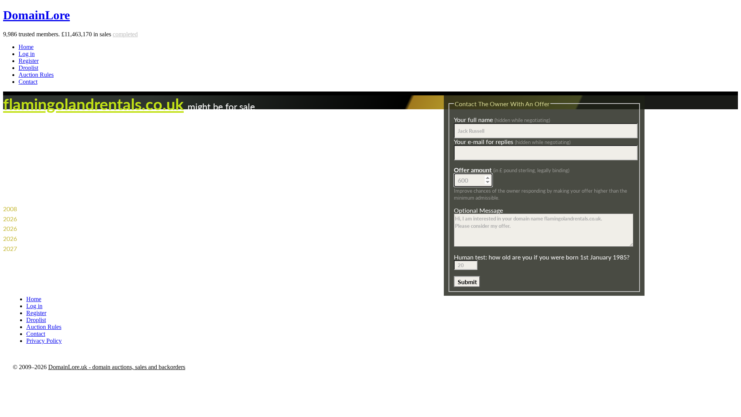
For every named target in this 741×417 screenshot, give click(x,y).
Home (26, 47)
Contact (28, 81)
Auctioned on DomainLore (53, 238)
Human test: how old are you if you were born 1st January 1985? (541, 257)
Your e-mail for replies (512, 141)
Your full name (502, 119)
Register (29, 61)
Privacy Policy (44, 340)
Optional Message (478, 210)
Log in (27, 54)
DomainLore (36, 15)
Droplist (28, 67)
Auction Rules (36, 74)
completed (125, 34)
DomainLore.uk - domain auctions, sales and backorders (116, 367)
